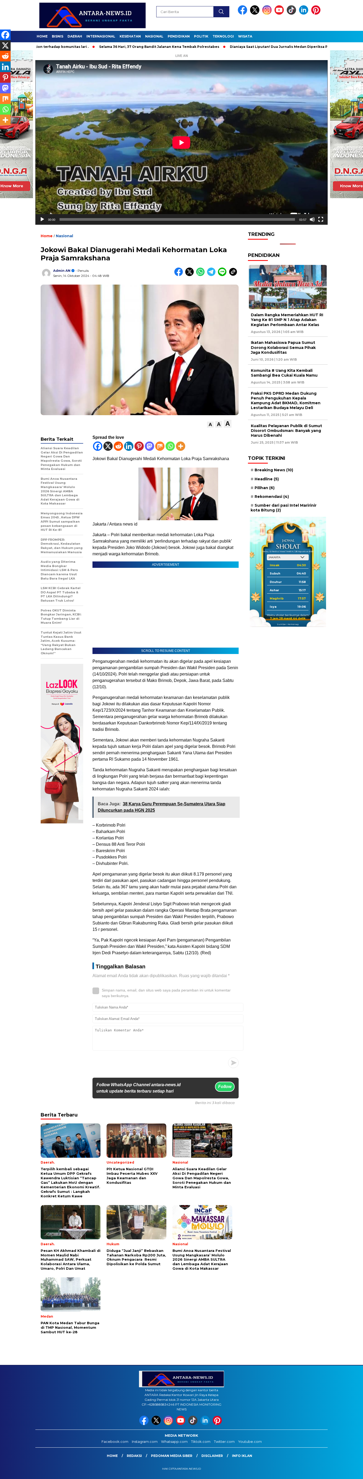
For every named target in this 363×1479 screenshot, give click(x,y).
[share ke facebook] (179, 275)
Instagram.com (145, 1441)
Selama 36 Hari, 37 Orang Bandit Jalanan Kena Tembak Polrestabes (114, 47)
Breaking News (274, 470)
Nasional (154, 36)
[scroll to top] (348, 1470)
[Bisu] (312, 219)
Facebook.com (115, 1441)
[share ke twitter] (190, 275)
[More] (180, 446)
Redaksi (134, 1456)
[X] (108, 446)
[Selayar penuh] (320, 219)
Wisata (245, 36)
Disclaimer (212, 1456)
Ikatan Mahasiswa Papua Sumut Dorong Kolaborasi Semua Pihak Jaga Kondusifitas (283, 347)
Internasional (100, 36)
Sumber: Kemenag (288, 624)
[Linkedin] (128, 446)
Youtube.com (250, 1441)
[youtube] (280, 13)
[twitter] (255, 13)
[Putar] (42, 219)
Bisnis (57, 36)
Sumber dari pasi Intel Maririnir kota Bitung (283, 508)
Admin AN (61, 271)
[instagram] (267, 13)
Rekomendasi (272, 496)
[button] (210, 425)
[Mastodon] (149, 446)
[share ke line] (223, 275)
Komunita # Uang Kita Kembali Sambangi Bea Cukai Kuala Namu (284, 373)
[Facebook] (97, 446)
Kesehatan (130, 36)
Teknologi (223, 36)
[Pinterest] (139, 446)
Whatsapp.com (174, 1441)
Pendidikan (179, 36)
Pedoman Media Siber (171, 1456)
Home (42, 36)
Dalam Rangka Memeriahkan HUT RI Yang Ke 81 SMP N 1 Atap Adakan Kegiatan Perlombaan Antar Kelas (287, 320)
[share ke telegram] (212, 275)
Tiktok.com (200, 1441)
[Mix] (159, 446)
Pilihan (265, 487)
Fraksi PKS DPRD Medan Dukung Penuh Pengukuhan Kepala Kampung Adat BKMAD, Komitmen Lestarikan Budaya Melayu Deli (285, 400)
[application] (181, 142)
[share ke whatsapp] (201, 275)
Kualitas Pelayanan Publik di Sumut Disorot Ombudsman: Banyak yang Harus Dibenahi (286, 430)
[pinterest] (316, 13)
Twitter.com (224, 1441)
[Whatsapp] (170, 446)
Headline (267, 479)
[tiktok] (292, 13)
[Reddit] (118, 446)
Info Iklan (242, 1456)
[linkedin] (304, 13)
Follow (224, 1086)
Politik (201, 36)
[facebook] (243, 13)
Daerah (74, 36)
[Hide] (2, 130)
